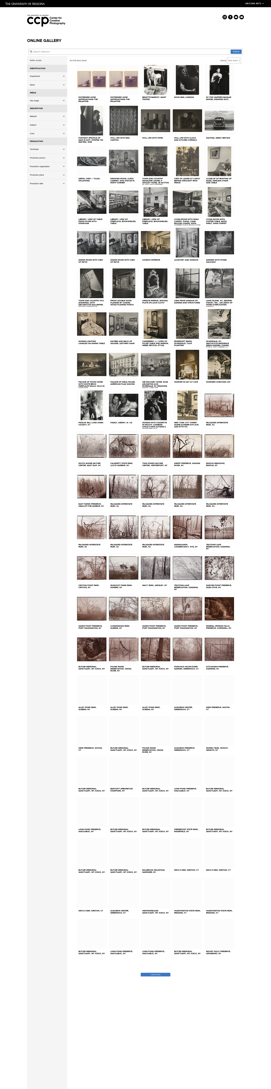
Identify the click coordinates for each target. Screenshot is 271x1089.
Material (33, 116)
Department (35, 76)
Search (236, 51)
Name (32, 85)
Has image (34, 100)
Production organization (40, 166)
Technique (34, 149)
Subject (33, 125)
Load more (155, 974)
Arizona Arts (253, 3)
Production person (37, 158)
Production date (36, 183)
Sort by (223, 60)
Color (32, 133)
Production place (37, 175)
